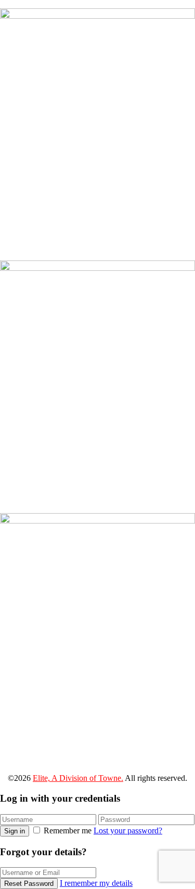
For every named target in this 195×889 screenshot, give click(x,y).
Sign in (14, 831)
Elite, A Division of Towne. (78, 778)
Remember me (68, 830)
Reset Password (29, 883)
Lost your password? (128, 830)
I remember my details (96, 883)
